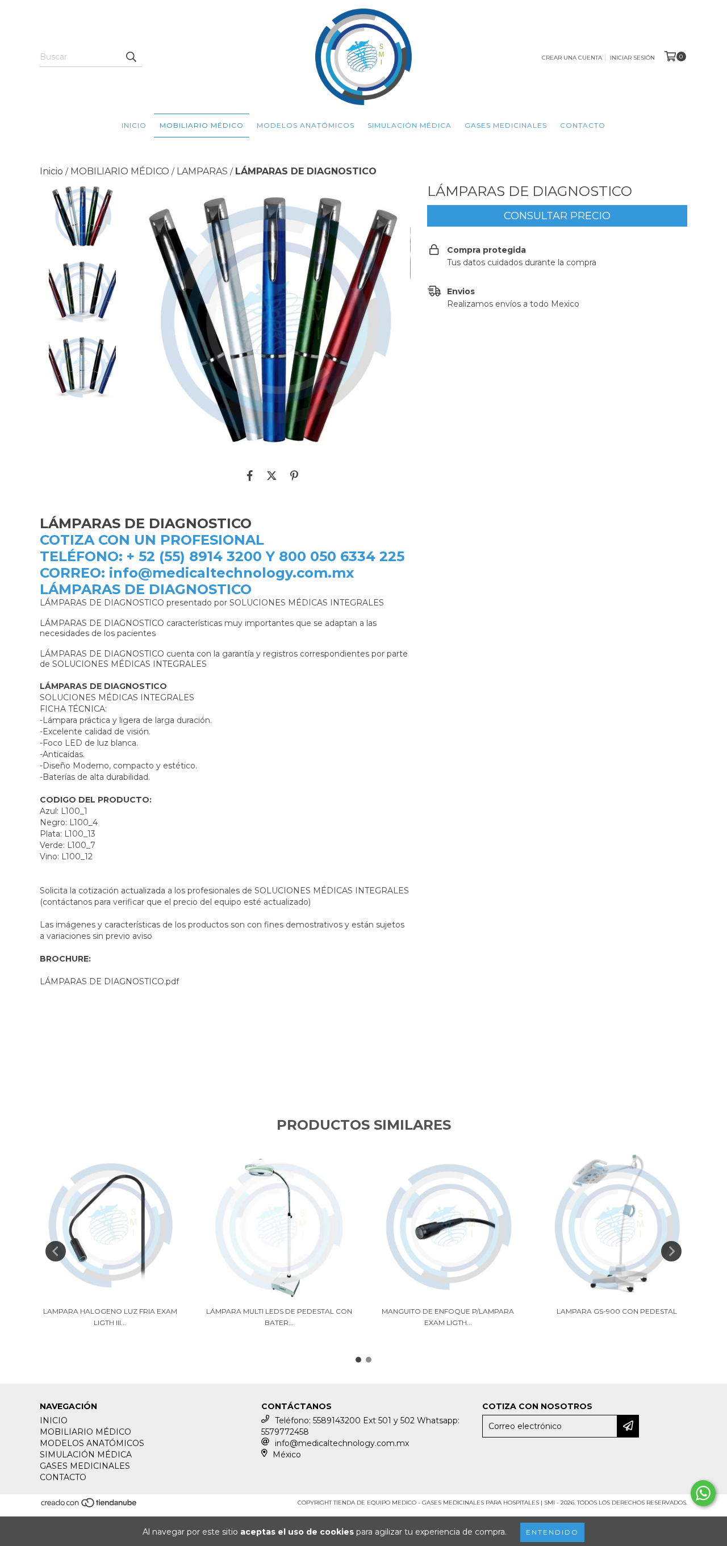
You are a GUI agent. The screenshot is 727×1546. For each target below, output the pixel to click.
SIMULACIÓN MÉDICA (409, 125)
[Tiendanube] (89, 1506)
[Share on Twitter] (271, 475)
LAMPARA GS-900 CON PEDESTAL (617, 1311)
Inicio (51, 171)
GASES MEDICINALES (506, 125)
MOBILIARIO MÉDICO (202, 125)
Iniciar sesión (632, 57)
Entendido (552, 1532)
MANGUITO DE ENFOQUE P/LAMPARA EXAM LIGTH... (448, 1317)
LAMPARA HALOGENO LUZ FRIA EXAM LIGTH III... (110, 1317)
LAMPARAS (202, 171)
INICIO (134, 125)
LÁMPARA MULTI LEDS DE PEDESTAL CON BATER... (279, 1317)
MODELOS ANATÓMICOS (305, 125)
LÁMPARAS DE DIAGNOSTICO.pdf (109, 981)
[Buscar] (130, 57)
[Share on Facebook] (250, 475)
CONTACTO (582, 125)
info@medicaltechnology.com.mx (342, 1443)
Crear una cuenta (572, 57)
